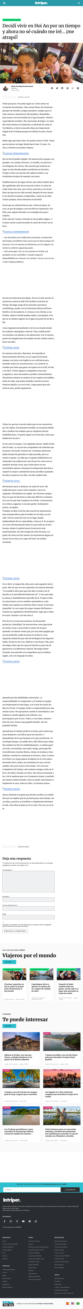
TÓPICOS (6, 1266)
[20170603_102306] (11, 789)
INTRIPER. (18, 1227)
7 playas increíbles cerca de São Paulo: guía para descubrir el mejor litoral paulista (61, 1057)
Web (4, 914)
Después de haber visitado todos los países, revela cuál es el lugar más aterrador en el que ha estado (68, 988)
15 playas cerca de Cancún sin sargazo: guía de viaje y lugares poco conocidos (20, 1093)
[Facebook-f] (4, 1221)
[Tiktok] (36, 1221)
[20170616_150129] (11, 578)
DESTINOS (6, 1237)
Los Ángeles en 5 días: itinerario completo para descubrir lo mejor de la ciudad (61, 1094)
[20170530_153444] (11, 481)
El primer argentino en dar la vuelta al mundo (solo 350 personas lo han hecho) (14, 987)
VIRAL (30, 1237)
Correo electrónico (10, 905)
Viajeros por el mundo (11, 20)
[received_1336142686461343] (15, 153)
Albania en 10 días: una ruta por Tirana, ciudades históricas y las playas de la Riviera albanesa (18, 1057)
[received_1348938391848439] (15, 232)
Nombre (6, 896)
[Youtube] (23, 1221)
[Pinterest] (30, 1221)
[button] (4, 3)
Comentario (7, 870)
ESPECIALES (59, 1237)
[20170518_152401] (10, 347)
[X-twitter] (17, 1221)
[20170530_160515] (11, 661)
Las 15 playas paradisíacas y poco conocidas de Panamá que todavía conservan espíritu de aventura (18, 1131)
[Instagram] (11, 1221)
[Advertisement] (28, 280)
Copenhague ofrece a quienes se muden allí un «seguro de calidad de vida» (41, 987)
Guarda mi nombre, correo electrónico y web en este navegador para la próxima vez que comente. (26, 925)
